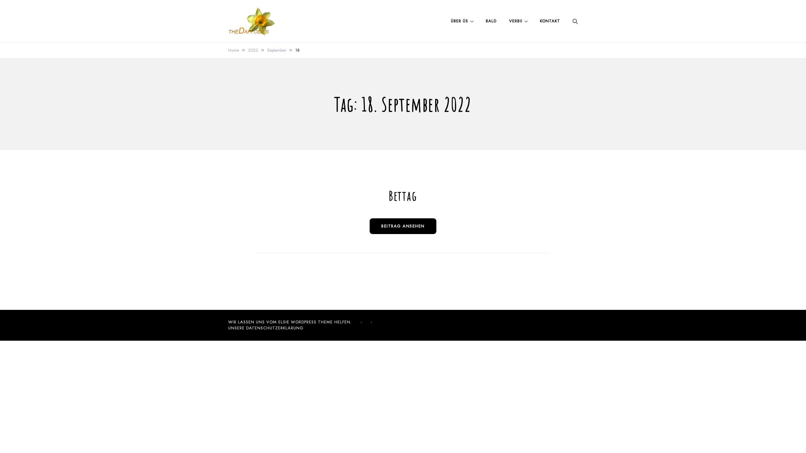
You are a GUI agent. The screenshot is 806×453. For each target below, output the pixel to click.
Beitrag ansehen (403, 226)
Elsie (283, 322)
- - (366, 322)
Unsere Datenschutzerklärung (266, 328)
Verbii (515, 21)
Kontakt (550, 21)
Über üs (459, 21)
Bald (491, 21)
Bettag (403, 195)
